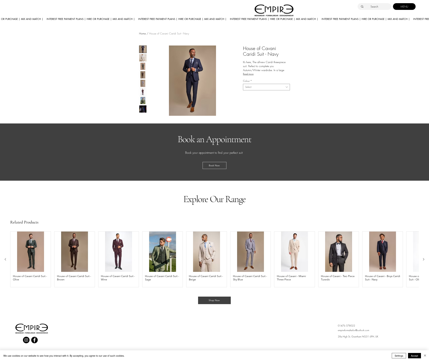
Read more (248, 73)
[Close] (425, 355)
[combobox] (266, 87)
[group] (214, 259)
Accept (414, 355)
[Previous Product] (5, 259)
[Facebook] (34, 340)
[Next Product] (424, 259)
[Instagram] (26, 340)
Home (142, 33)
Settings (399, 355)
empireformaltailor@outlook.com (353, 330)
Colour (247, 80)
